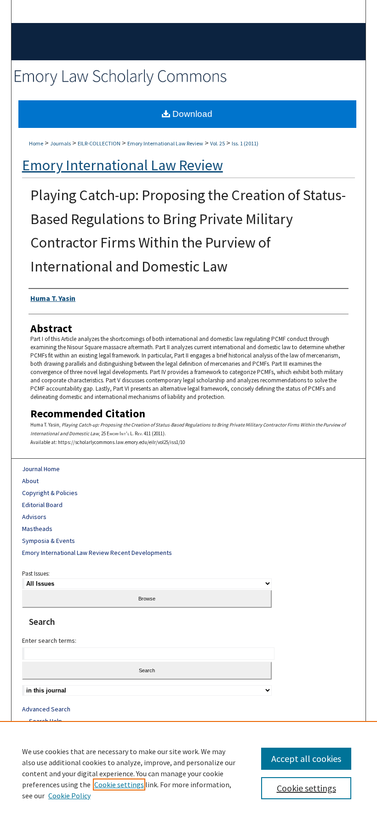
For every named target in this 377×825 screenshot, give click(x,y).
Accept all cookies (306, 758)
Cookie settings (119, 784)
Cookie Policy (69, 795)
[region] (188, 773)
